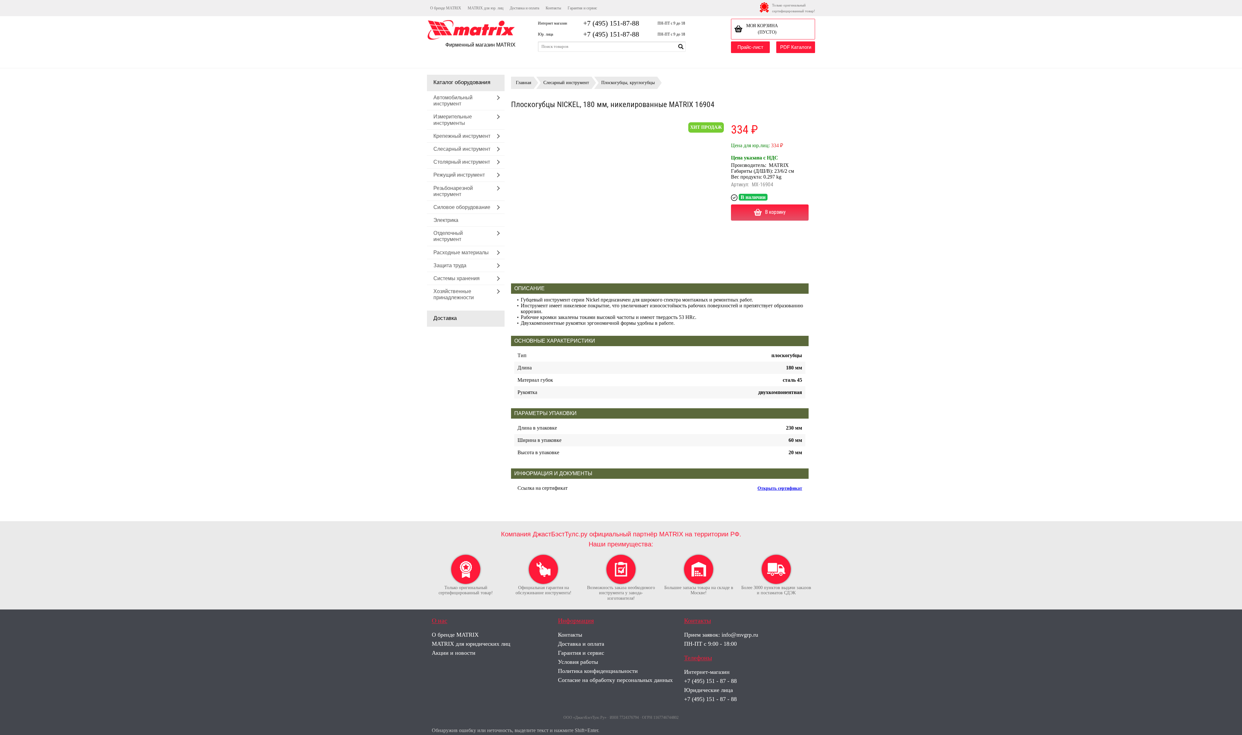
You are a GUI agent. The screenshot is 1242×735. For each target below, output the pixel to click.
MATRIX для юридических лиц (471, 644)
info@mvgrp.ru (740, 634)
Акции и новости (453, 653)
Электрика (445, 220)
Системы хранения (456, 278)
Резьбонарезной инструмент (453, 191)
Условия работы (578, 662)
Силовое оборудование (461, 207)
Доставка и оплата (524, 8)
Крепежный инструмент (461, 136)
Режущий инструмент (459, 175)
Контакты (553, 8)
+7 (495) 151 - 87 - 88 (710, 681)
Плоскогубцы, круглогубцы (628, 82)
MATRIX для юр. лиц (485, 8)
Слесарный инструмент (461, 149)
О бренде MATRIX (445, 8)
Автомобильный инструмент (453, 100)
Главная (523, 82)
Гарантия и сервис (582, 8)
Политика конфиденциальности (598, 671)
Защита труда (449, 265)
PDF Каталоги (795, 47)
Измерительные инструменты (452, 120)
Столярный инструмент (461, 162)
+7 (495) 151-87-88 (611, 23)
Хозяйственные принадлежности (453, 294)
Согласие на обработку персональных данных (615, 680)
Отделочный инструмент (448, 236)
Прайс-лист (750, 47)
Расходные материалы (461, 252)
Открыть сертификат (779, 488)
